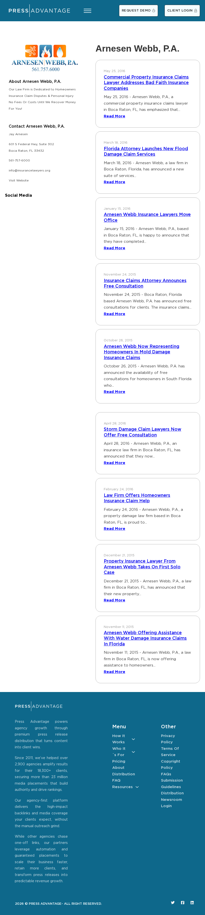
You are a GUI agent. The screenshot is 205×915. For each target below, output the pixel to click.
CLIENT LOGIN (180, 10)
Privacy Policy (168, 739)
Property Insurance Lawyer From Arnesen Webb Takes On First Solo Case (142, 567)
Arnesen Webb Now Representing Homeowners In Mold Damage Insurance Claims (141, 352)
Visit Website (19, 180)
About (118, 767)
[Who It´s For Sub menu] (133, 752)
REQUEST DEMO (136, 10)
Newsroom (171, 799)
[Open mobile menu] (87, 11)
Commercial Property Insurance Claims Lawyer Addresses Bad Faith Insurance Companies (146, 83)
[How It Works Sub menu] (133, 739)
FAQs (166, 774)
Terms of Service (170, 752)
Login (166, 806)
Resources (122, 787)
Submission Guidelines (172, 784)
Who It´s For (119, 752)
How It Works (118, 739)
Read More (114, 116)
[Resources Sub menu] (137, 787)
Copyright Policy (170, 765)
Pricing (118, 761)
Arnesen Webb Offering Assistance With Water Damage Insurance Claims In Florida (145, 638)
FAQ (116, 780)
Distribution (123, 774)
